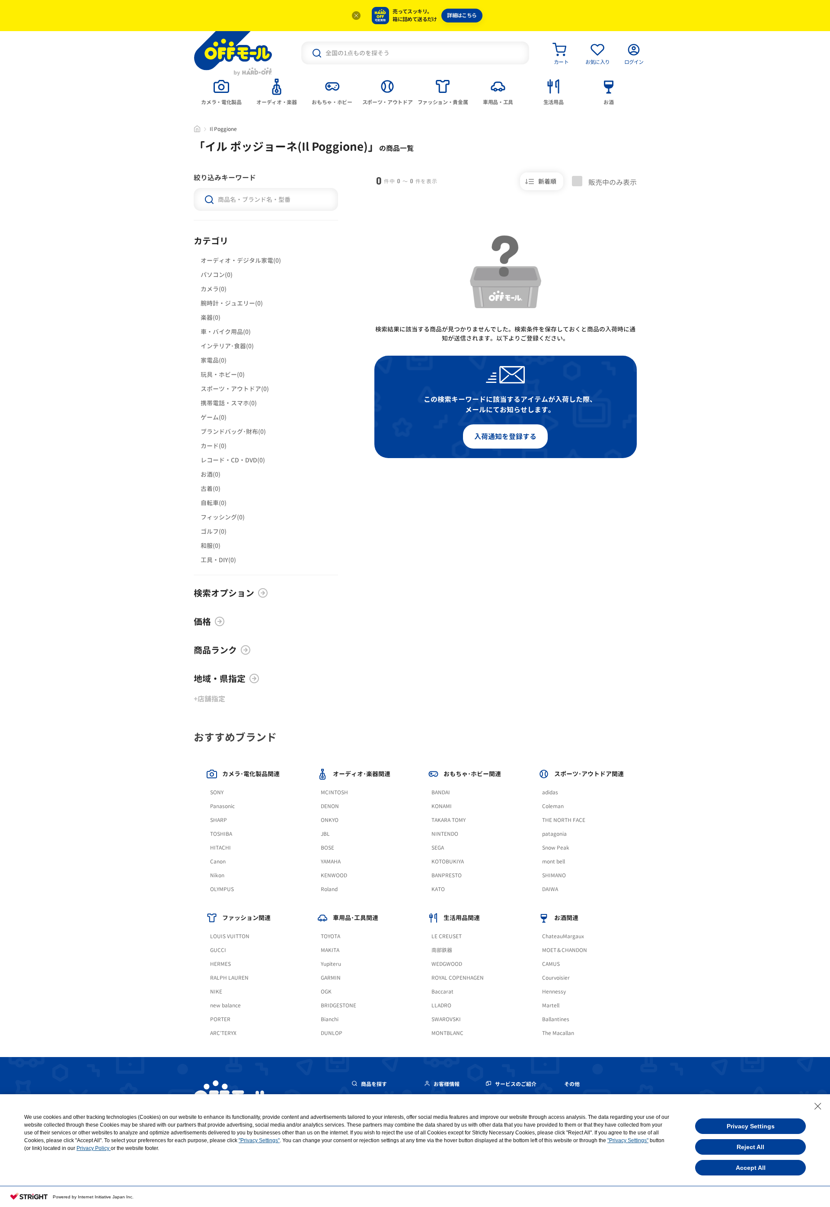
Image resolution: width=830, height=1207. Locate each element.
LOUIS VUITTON (229, 936)
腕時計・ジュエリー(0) (232, 303)
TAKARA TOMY (448, 820)
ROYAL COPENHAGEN (457, 977)
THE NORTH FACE (563, 820)
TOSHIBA (221, 834)
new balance (225, 1005)
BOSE (327, 847)
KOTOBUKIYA (447, 861)
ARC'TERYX (223, 1033)
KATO (438, 889)
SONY (216, 792)
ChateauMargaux (563, 936)
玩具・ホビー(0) (223, 374)
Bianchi (329, 1019)
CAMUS (551, 964)
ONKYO (329, 820)
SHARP (218, 820)
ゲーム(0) (214, 417)
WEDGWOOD (446, 964)
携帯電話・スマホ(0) (229, 403)
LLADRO (441, 1005)
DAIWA (550, 889)
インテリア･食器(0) (227, 346)
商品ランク (215, 650)
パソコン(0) (217, 275)
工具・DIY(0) (218, 560)
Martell (550, 1005)
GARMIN (331, 977)
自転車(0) (214, 503)
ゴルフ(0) (214, 531)
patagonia (554, 834)
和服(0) (210, 545)
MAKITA (330, 950)
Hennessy (554, 991)
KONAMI (441, 806)
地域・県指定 (220, 678)
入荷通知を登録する (505, 436)
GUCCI (218, 950)
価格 (202, 621)
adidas (550, 792)
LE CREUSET (446, 936)
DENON (330, 806)
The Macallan (558, 1033)
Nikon (217, 875)
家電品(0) (214, 360)
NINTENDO (444, 834)
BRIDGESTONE (338, 1005)
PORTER (220, 1019)
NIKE (216, 991)
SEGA (437, 847)
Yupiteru (331, 964)
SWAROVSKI (446, 1019)
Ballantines (555, 1019)
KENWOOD (334, 875)
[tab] (221, 91)
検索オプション (224, 593)
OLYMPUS (222, 889)
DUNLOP (331, 1033)
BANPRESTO (446, 875)
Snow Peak (555, 847)
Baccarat (442, 991)
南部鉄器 (441, 950)
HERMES (220, 964)
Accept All (751, 1167)
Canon (218, 861)
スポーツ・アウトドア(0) (235, 389)
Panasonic (222, 806)
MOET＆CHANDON (564, 950)
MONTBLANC (447, 1033)
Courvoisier (556, 977)
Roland (329, 889)
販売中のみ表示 (612, 182)
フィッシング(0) (223, 517)
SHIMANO (554, 875)
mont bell (553, 861)
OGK (326, 991)
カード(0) (214, 446)
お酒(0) (210, 474)
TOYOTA (330, 936)
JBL (325, 834)
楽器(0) (210, 317)
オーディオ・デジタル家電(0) (241, 260)
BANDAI (440, 792)
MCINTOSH (334, 792)
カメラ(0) (214, 289)
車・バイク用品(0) (226, 332)
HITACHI (220, 847)
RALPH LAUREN (229, 977)
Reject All (750, 1146)
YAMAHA (331, 861)
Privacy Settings (751, 1126)
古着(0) (210, 488)
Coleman (553, 806)
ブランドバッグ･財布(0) (233, 431)
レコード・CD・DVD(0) (233, 460)
